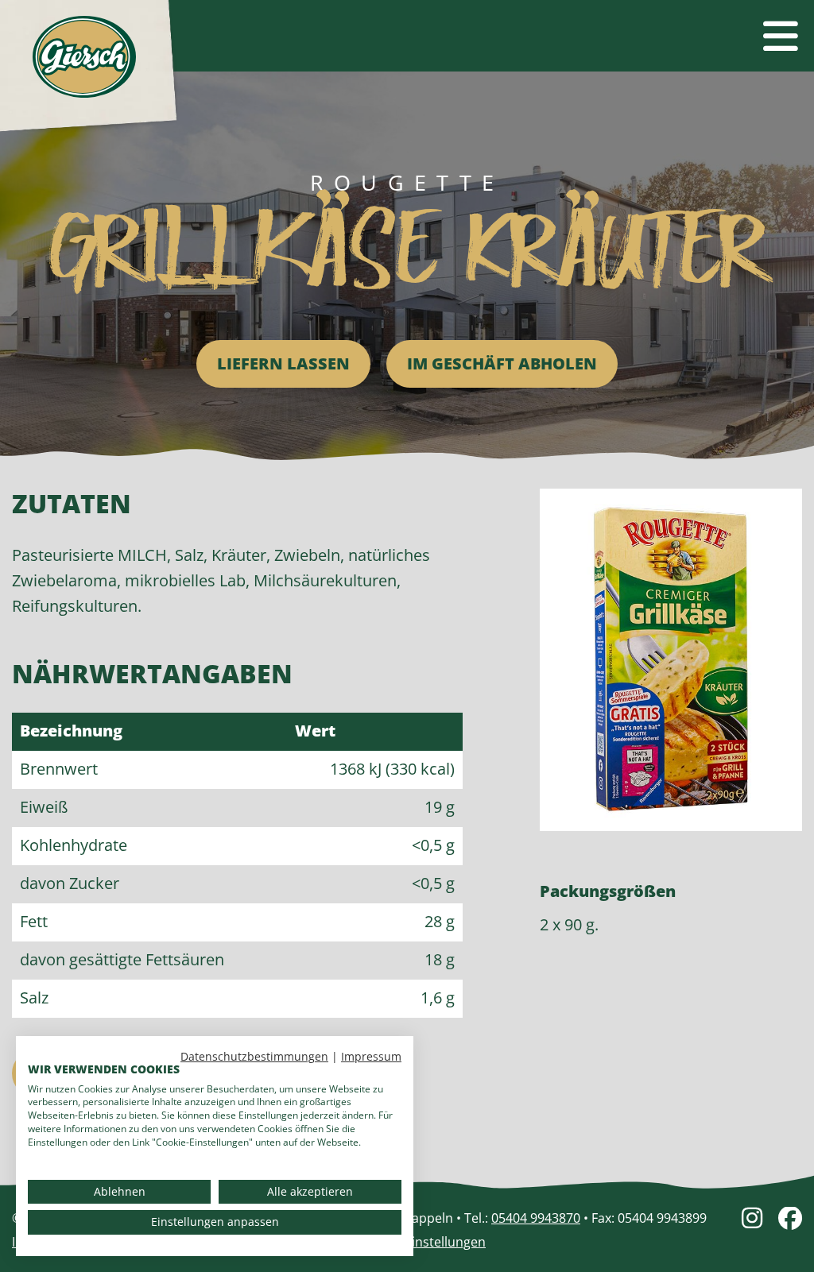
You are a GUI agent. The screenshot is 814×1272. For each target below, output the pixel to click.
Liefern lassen (283, 363)
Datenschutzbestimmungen (254, 1056)
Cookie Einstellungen (423, 1242)
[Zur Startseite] (84, 57)
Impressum (371, 1056)
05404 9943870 (535, 1218)
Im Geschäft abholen (502, 363)
